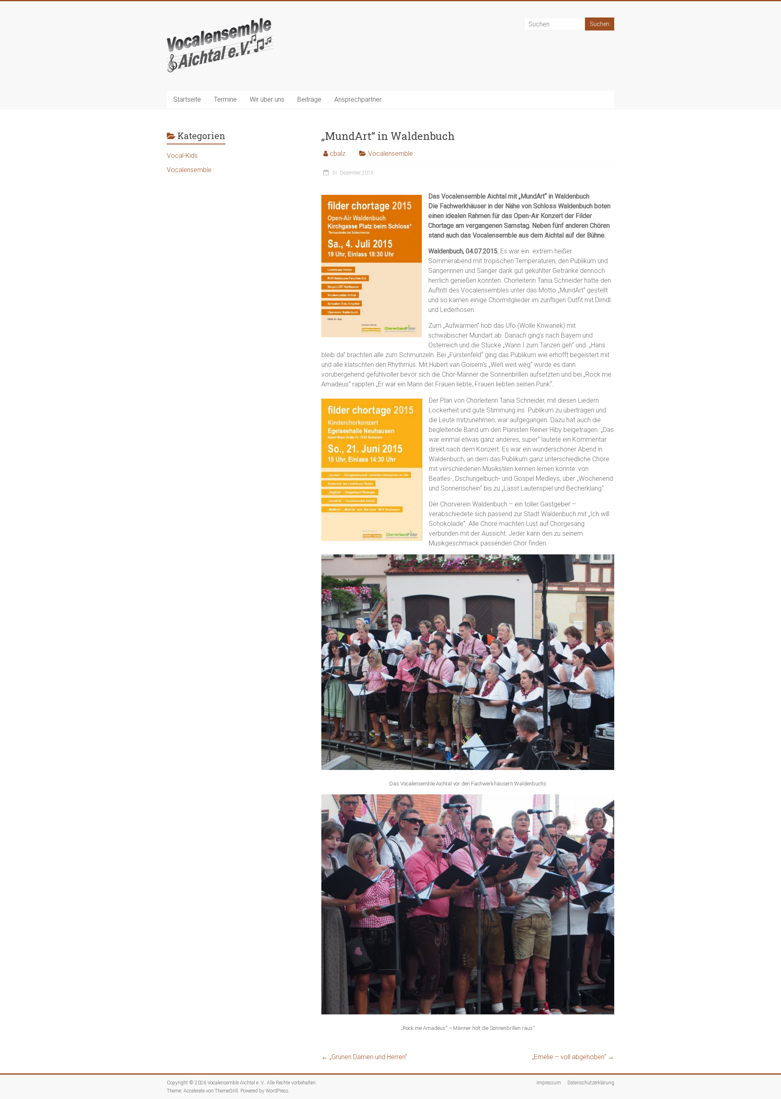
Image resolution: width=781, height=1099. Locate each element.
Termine (225, 99)
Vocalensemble (390, 153)
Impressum (549, 1083)
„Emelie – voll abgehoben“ (573, 1057)
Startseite (187, 99)
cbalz (337, 153)
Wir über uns (267, 99)
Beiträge (309, 99)
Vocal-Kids (182, 155)
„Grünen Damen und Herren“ (364, 1057)
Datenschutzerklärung (590, 1083)
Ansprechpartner (358, 99)
